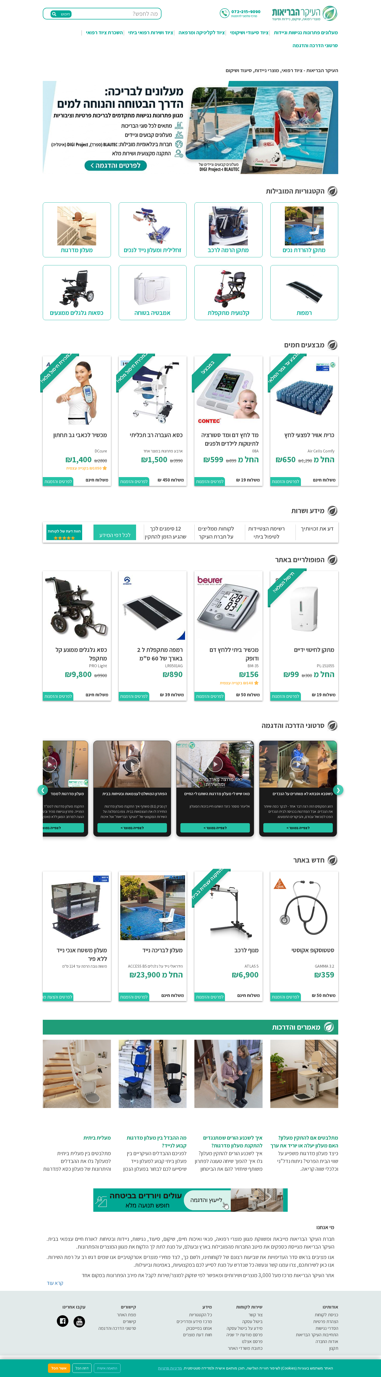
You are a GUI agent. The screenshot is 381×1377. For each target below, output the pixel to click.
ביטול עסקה (252, 1321)
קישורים (129, 1321)
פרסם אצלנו (252, 1341)
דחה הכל (82, 1368)
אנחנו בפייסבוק (199, 1328)
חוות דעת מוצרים (197, 1335)
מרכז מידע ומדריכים (194, 1321)
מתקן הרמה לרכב (228, 250)
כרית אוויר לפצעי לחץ (309, 435)
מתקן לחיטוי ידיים (314, 649)
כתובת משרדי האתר (245, 1348)
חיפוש (65, 14)
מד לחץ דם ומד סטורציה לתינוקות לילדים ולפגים (230, 439)
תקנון (333, 1348)
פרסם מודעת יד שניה (245, 1335)
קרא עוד (55, 1282)
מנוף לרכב (247, 950)
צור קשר (256, 1315)
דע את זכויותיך (317, 528)
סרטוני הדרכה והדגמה (315, 45)
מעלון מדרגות (77, 250)
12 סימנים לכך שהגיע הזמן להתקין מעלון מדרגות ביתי (165, 536)
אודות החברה (327, 1341)
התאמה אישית (107, 1368)
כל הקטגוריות (200, 1315)
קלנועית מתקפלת (228, 312)
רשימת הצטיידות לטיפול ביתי (266, 532)
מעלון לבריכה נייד (162, 950)
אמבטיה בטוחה (153, 312)
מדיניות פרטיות (170, 1368)
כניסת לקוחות (326, 1315)
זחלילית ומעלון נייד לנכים (152, 250)
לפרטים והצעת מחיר (57, 997)
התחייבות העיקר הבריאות (317, 1335)
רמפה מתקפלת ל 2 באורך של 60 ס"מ (160, 653)
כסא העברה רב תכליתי (156, 435)
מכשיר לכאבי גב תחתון (80, 435)
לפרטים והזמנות (285, 481)
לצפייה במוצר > (298, 827)
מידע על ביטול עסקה (245, 1328)
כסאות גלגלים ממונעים (76, 312)
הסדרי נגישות (326, 1328)
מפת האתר (126, 1315)
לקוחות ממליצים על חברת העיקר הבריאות (216, 536)
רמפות (304, 312)
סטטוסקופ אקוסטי (313, 950)
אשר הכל (59, 1368)
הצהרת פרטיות (325, 1321)
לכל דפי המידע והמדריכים (115, 538)
